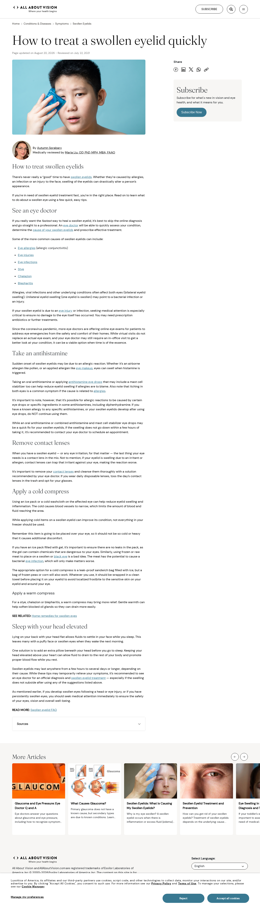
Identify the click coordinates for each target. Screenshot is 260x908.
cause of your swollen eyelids (53, 230)
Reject (183, 898)
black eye (60, 556)
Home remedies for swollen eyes (54, 616)
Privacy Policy (161, 883)
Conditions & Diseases (37, 23)
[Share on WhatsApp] (198, 69)
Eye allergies (26, 248)
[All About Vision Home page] (35, 9)
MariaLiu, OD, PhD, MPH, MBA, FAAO (90, 152)
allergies (99, 391)
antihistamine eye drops (85, 382)
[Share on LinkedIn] (183, 69)
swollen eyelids (81, 177)
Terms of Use (187, 883)
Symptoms (62, 23)
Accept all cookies (228, 898)
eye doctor (70, 225)
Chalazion (25, 276)
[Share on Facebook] (176, 69)
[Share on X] (191, 69)
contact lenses (63, 472)
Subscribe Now (191, 112)
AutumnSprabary (49, 148)
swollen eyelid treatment (88, 678)
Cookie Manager (33, 886)
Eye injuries (26, 255)
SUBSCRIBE (209, 9)
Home (16, 23)
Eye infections (27, 262)
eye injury (65, 311)
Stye (21, 269)
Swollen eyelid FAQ (43, 710)
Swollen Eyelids (82, 23)
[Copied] (206, 69)
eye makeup (84, 368)
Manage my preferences (27, 897)
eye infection (34, 561)
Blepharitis (25, 283)
